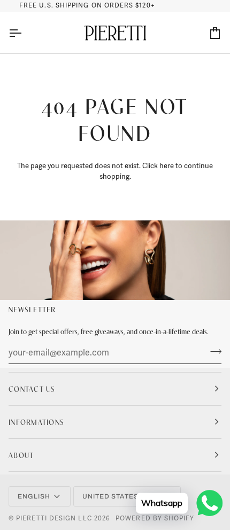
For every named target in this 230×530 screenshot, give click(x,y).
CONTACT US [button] (32, 388)
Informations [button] (36, 421)
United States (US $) (122, 496)
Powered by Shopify (155, 519)
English (34, 496)
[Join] (212, 351)
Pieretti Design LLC (54, 519)
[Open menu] (25, 33)
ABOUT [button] (21, 455)
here (166, 166)
